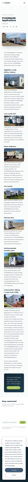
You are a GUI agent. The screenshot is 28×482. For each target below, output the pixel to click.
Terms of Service (6, 428)
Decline (14, 475)
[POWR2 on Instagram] (16, 26)
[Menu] (24, 2)
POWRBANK (18, 135)
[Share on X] (13, 26)
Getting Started (8, 14)
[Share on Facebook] (10, 26)
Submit (22, 422)
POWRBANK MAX (12, 308)
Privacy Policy (11, 465)
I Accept (14, 470)
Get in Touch (12, 387)
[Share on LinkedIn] (7, 26)
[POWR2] (6, 3)
